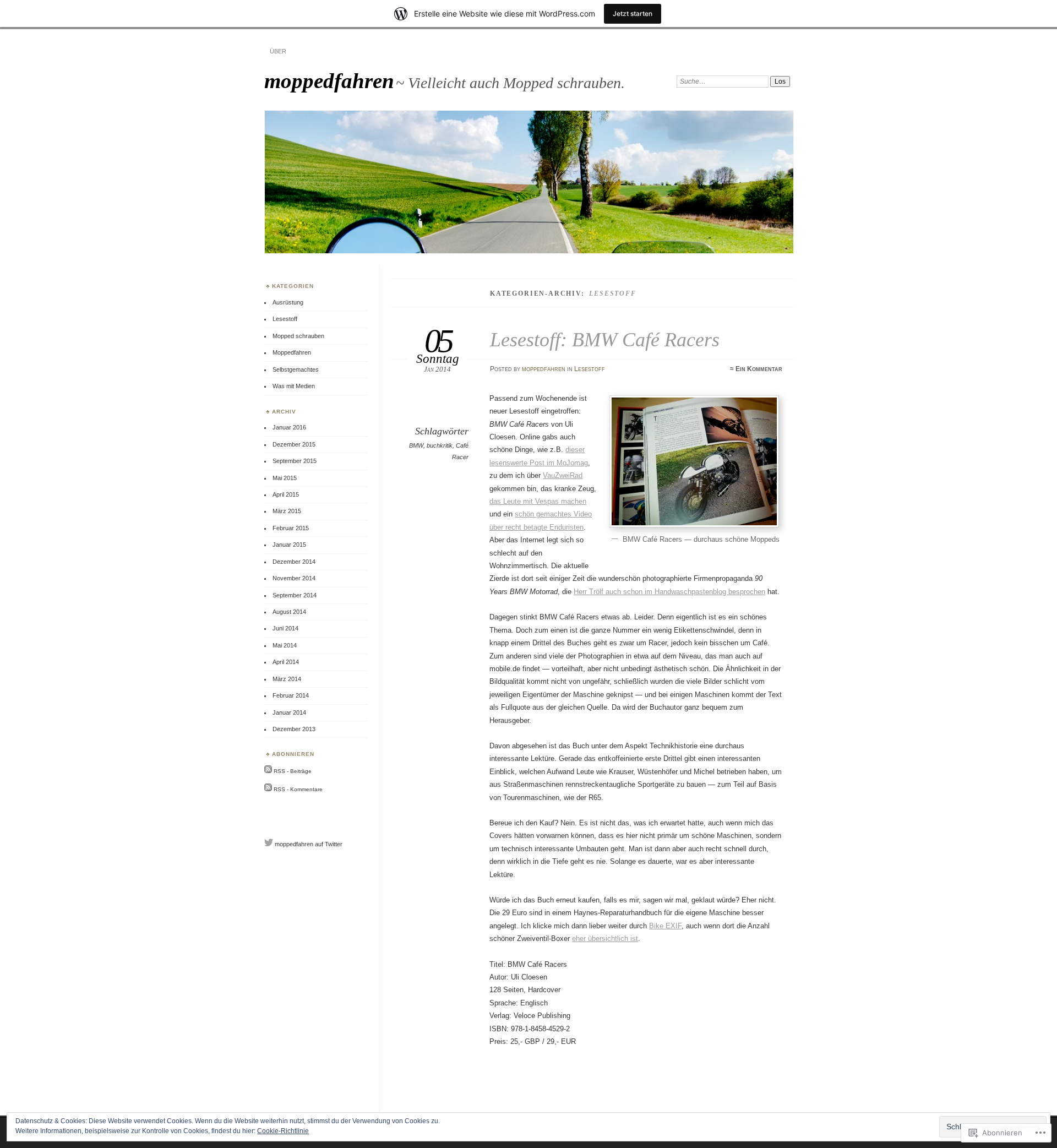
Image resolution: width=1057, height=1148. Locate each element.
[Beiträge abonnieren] (268, 771)
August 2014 (289, 611)
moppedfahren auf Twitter (308, 844)
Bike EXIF (665, 926)
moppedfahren (329, 81)
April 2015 (286, 494)
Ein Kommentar (758, 369)
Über (278, 51)
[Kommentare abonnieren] (268, 789)
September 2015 (295, 461)
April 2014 (286, 662)
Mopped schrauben (298, 336)
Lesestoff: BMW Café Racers (605, 339)
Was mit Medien (294, 386)
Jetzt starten (632, 13)
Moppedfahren (292, 352)
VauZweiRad (562, 475)
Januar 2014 (289, 712)
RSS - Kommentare (298, 789)
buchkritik (440, 445)
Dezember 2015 (294, 444)
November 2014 (294, 578)
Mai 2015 (285, 478)
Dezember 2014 (294, 561)
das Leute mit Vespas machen (537, 501)
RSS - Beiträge (293, 771)
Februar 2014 (291, 695)
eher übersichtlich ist (605, 938)
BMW (416, 445)
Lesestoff (589, 369)
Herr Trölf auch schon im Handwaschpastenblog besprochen (669, 591)
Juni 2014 (285, 628)
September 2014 (295, 595)
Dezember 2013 (294, 729)
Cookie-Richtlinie (283, 1131)
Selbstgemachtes (296, 369)
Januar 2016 (289, 427)
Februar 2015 (291, 528)
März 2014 (287, 679)
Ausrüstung (288, 302)
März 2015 (287, 511)
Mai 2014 (285, 645)
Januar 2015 (289, 544)
